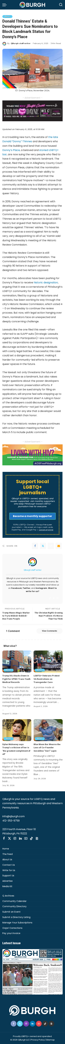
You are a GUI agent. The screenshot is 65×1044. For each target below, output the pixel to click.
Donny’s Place (11, 150)
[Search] (61, 5)
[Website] (50, 598)
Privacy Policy (38, 1039)
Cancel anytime (46, 529)
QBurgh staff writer (21, 43)
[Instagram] (57, 598)
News (7, 16)
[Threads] (36, 838)
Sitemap (50, 1039)
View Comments (49, 631)
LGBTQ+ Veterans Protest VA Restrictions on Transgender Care (46, 678)
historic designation (46, 282)
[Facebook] (35, 546)
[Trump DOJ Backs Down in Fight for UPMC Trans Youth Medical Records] (16, 661)
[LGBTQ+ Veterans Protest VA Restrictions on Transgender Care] (48, 661)
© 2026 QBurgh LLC (19, 1039)
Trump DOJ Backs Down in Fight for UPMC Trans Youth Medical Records (16, 678)
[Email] (59, 546)
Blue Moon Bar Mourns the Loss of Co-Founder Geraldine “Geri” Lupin (47, 747)
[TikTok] (31, 838)
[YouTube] (25, 838)
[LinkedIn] (20, 838)
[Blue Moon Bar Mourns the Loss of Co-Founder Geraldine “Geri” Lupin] (48, 730)
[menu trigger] (5, 5)
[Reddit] (51, 546)
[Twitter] (43, 546)
